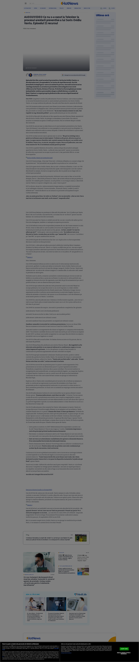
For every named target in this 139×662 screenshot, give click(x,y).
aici (3, 656)
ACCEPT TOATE (124, 648)
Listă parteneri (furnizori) (66, 652)
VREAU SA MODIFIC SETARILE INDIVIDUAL (123, 653)
